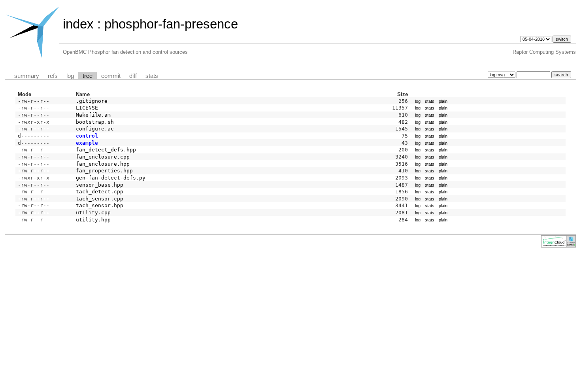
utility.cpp (93, 212)
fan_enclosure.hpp (103, 164)
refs (53, 76)
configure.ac (95, 129)
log (70, 76)
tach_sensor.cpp (99, 199)
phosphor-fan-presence (171, 24)
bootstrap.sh (95, 122)
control (87, 136)
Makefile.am (93, 115)
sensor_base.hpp (99, 185)
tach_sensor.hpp (99, 205)
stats (151, 76)
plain (443, 101)
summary (26, 76)
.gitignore (92, 101)
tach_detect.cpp (99, 192)
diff (133, 76)
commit (111, 76)
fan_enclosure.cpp (103, 157)
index (78, 24)
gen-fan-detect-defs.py (110, 178)
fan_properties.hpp (104, 171)
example (87, 143)
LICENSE (87, 108)
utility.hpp (93, 220)
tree (87, 76)
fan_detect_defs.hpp (106, 150)
